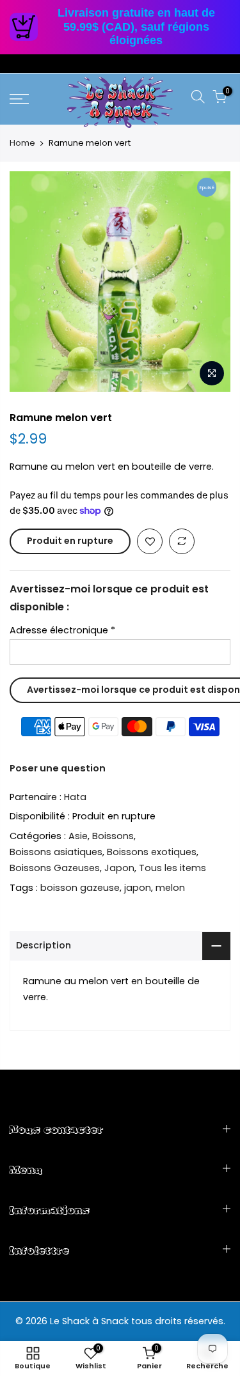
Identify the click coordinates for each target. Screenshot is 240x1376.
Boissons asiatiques (56, 852)
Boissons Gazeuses (55, 868)
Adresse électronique (62, 630)
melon (170, 887)
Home (22, 143)
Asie (78, 836)
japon (137, 887)
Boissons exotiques (151, 852)
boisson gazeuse (80, 887)
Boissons (113, 836)
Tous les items (172, 868)
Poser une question (58, 768)
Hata (75, 797)
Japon (119, 868)
